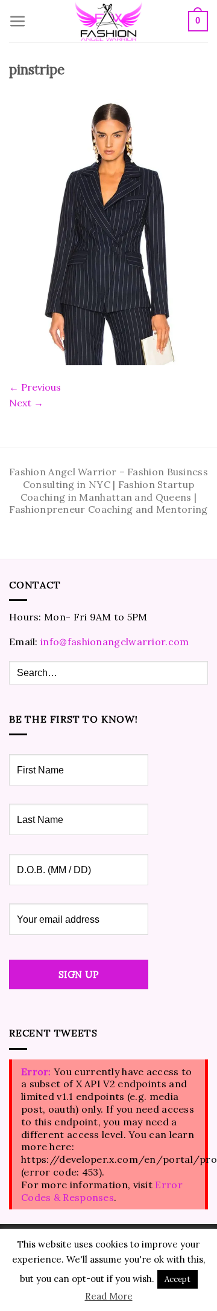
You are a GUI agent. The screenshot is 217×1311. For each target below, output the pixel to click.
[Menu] (18, 21)
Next (26, 403)
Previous (35, 387)
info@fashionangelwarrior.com (114, 642)
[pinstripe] (108, 231)
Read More (109, 1296)
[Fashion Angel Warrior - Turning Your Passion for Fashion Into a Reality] (108, 21)
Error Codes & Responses (102, 1191)
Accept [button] (177, 1279)
